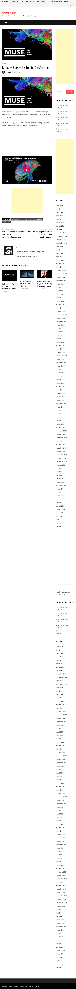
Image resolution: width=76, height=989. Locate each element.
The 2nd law (6, 222)
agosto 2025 (60, 246)
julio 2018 (59, 468)
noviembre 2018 (61, 462)
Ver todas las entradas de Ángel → (26, 257)
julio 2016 (59, 516)
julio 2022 (59, 369)
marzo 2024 (60, 301)
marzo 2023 (60, 342)
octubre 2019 (60, 451)
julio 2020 (59, 441)
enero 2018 (59, 475)
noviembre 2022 (61, 356)
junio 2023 (59, 332)
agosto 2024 (60, 284)
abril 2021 (59, 421)
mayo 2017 (59, 499)
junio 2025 (59, 253)
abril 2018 (59, 472)
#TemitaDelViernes (17, 219)
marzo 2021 (60, 424)
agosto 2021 (60, 407)
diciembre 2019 (61, 448)
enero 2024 (59, 308)
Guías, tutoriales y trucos (54, 1)
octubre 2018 (60, 465)
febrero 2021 (60, 427)
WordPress (30, 986)
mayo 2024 (59, 294)
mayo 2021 (59, 417)
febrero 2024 (60, 304)
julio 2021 (59, 410)
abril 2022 (59, 380)
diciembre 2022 (61, 352)
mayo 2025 (59, 257)
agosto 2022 (60, 366)
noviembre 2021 (61, 397)
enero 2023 (59, 349)
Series (37, 1)
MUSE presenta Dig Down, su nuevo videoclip (27, 283)
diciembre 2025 (61, 233)
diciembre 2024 (61, 270)
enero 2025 (59, 267)
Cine (18, 1)
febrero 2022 (60, 386)
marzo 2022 (60, 383)
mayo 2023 (59, 335)
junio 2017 (59, 496)
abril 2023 (59, 339)
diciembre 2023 (61, 311)
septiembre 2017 (61, 485)
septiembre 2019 (61, 455)
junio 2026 (59, 212)
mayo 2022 (59, 376)
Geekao (9, 12)
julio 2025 (59, 250)
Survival (39, 219)
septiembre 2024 (61, 281)
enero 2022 (59, 390)
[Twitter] (70, 5)
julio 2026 (59, 209)
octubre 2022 (60, 359)
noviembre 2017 (61, 479)
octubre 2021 (60, 400)
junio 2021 (59, 414)
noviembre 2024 (61, 274)
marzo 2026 (60, 223)
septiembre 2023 (61, 322)
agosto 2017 (60, 489)
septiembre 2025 (61, 243)
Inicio (13, 1)
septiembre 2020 (61, 438)
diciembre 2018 (61, 458)
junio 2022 (59, 373)
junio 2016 (59, 520)
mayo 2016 (59, 523)
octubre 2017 (60, 482)
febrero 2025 (60, 263)
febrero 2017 (60, 506)
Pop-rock (32, 219)
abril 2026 (59, 219)
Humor (43, 1)
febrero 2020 (60, 444)
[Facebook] (68, 5)
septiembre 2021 (61, 403)
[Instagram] (73, 5)
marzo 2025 (60, 260)
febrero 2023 (60, 345)
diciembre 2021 (61, 393)
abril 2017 (59, 503)
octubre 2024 (60, 277)
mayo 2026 (59, 216)
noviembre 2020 (61, 431)
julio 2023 (59, 328)
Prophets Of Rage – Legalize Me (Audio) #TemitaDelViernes (44, 283)
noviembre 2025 (61, 236)
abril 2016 (59, 526)
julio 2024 (59, 287)
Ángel (9, 72)
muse (25, 219)
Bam (36, 986)
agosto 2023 (60, 325)
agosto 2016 (60, 513)
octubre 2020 (60, 434)
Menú (7, 23)
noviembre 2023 (61, 315)
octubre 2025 (60, 240)
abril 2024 (59, 298)
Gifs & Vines (24, 1)
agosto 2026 (60, 205)
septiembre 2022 (61, 363)
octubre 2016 (60, 509)
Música (32, 1)
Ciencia (66, 1)
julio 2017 (59, 492)
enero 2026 (59, 229)
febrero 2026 (60, 226)
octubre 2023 (60, 318)
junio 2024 (59, 291)
